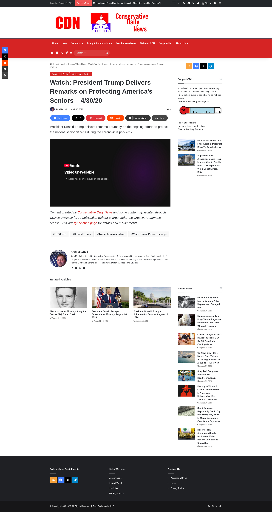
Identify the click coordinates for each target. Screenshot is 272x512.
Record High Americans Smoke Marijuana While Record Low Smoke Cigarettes (207, 436)
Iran (65, 43)
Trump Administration (98, 43)
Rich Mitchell (61, 109)
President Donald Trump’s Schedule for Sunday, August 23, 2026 (151, 314)
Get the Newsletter (126, 43)
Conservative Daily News (95, 212)
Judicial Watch (115, 483)
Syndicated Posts (60, 74)
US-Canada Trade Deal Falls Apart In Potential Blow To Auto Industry (209, 143)
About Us (181, 43)
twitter (113, 263)
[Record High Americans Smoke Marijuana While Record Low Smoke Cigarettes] (186, 434)
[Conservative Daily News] (103, 22)
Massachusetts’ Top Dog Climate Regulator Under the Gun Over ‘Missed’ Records (130, 3)
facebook (122, 263)
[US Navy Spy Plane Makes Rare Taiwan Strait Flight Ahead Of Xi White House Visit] (186, 357)
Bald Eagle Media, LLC (103, 506)
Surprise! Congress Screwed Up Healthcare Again (207, 374)
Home (55, 43)
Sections (76, 43)
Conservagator (115, 478)
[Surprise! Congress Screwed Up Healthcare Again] (186, 375)
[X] (80, 268)
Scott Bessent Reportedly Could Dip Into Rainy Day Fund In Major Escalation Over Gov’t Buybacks (209, 414)
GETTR (134, 263)
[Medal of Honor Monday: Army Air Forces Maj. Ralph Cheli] (68, 297)
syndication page (85, 223)
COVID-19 (60, 234)
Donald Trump (82, 234)
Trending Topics (66, 64)
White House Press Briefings (149, 234)
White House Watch (84, 64)
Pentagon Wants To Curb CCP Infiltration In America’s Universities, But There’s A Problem (208, 393)
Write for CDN (147, 43)
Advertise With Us (179, 478)
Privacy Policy (177, 488)
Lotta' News (114, 488)
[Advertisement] (200, 232)
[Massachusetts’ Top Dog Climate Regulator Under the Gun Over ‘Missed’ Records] (186, 320)
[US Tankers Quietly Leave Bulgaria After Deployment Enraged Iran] (186, 302)
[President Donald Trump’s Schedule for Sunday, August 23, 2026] (151, 297)
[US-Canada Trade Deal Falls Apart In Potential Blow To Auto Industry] (186, 145)
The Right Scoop (116, 493)
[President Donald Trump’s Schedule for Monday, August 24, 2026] (110, 297)
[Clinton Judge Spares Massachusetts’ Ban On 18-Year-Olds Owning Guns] (186, 339)
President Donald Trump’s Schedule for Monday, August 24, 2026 (109, 314)
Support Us (165, 43)
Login (173, 483)
